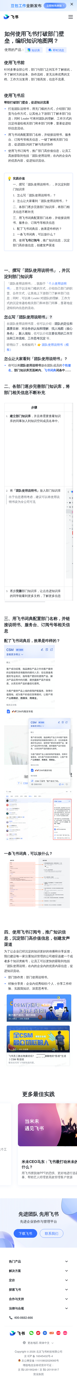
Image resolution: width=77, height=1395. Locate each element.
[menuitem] (38, 1261)
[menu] (38, 1289)
